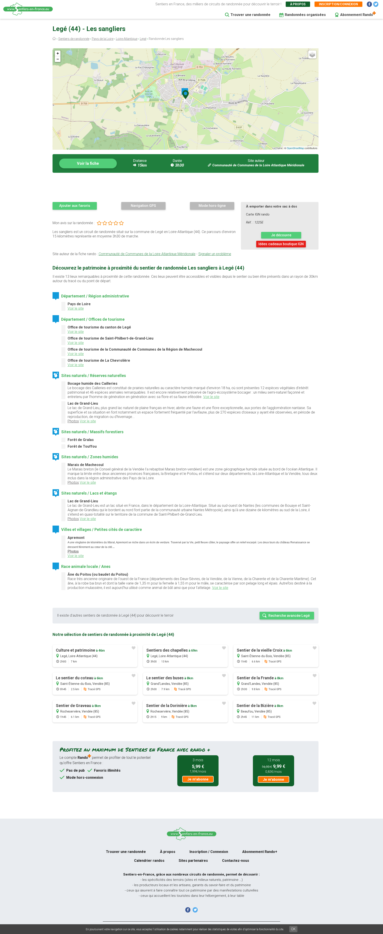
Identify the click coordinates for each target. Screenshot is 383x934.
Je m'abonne (198, 779)
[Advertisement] (186, 187)
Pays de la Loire (102, 39)
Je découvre (281, 235)
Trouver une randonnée (250, 15)
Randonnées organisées (305, 15)
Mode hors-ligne (212, 206)
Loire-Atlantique (126, 39)
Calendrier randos (149, 860)
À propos (298, 4)
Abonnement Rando (356, 15)
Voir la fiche (88, 163)
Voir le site (76, 308)
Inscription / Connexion (209, 852)
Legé (143, 39)
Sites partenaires (193, 860)
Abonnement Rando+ (259, 852)
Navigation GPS (143, 206)
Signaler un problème (214, 254)
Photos (73, 421)
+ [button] (58, 53)
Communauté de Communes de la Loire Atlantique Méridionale (258, 165)
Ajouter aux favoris (74, 206)
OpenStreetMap (295, 148)
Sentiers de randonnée (73, 39)
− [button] (58, 59)
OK (293, 929)
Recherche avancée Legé (289, 616)
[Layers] (312, 54)
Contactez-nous (235, 860)
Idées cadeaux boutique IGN (281, 244)
